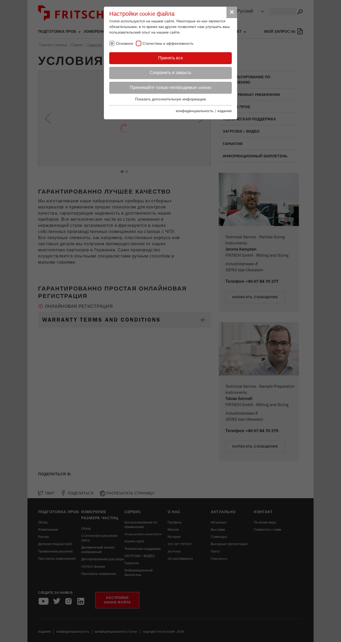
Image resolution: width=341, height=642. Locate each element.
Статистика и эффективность (168, 44)
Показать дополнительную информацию (170, 99)
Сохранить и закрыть (170, 72)
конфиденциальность (194, 111)
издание (224, 111)
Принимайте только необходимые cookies (170, 87)
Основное (124, 44)
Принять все (170, 58)
